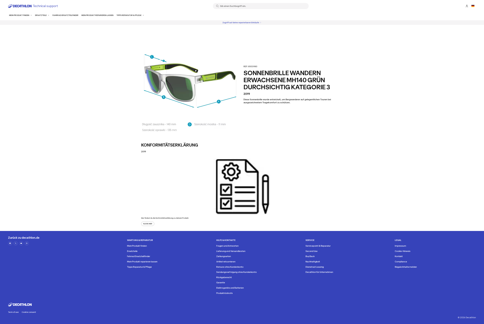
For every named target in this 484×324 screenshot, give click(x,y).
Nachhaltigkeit (313, 261)
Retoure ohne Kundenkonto (230, 267)
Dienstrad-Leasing (315, 267)
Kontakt (399, 256)
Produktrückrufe (224, 293)
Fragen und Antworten (227, 246)
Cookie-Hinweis (402, 251)
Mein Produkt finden (137, 246)
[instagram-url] (27, 243)
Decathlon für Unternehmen (319, 272)
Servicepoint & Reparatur (318, 246)
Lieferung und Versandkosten (230, 251)
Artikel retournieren (225, 261)
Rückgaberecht (224, 277)
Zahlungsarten (223, 256)
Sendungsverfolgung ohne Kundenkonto (236, 272)
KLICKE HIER (147, 224)
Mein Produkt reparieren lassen (142, 261)
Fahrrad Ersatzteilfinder (138, 256)
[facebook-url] (10, 243)
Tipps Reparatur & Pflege (139, 267)
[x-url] (16, 243)
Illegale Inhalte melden (406, 267)
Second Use (311, 251)
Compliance (401, 261)
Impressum (400, 246)
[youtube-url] (21, 243)
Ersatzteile (132, 251)
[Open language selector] (473, 6)
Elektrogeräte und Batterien (230, 288)
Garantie (220, 282)
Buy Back (310, 256)
